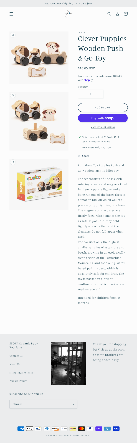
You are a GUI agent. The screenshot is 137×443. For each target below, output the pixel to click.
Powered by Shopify (81, 435)
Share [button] (85, 155)
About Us (15, 364)
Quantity (83, 86)
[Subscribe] (72, 404)
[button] (11, 14)
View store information (96, 147)
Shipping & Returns (21, 372)
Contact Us (16, 355)
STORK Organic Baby (62, 435)
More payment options (103, 127)
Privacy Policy (18, 380)
